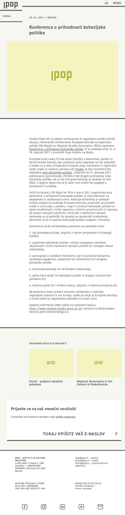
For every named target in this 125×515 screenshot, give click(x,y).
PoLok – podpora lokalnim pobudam (46, 382)
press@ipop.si (82, 460)
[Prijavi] (116, 434)
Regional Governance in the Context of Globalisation (94, 382)
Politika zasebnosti (85, 486)
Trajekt (79, 169)
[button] (106, 3)
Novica (52, 17)
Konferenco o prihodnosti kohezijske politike (56, 149)
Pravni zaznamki (83, 488)
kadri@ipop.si (82, 463)
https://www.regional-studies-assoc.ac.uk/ (56, 308)
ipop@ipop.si (81, 458)
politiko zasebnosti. (66, 416)
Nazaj (7, 16)
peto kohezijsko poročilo (57, 172)
